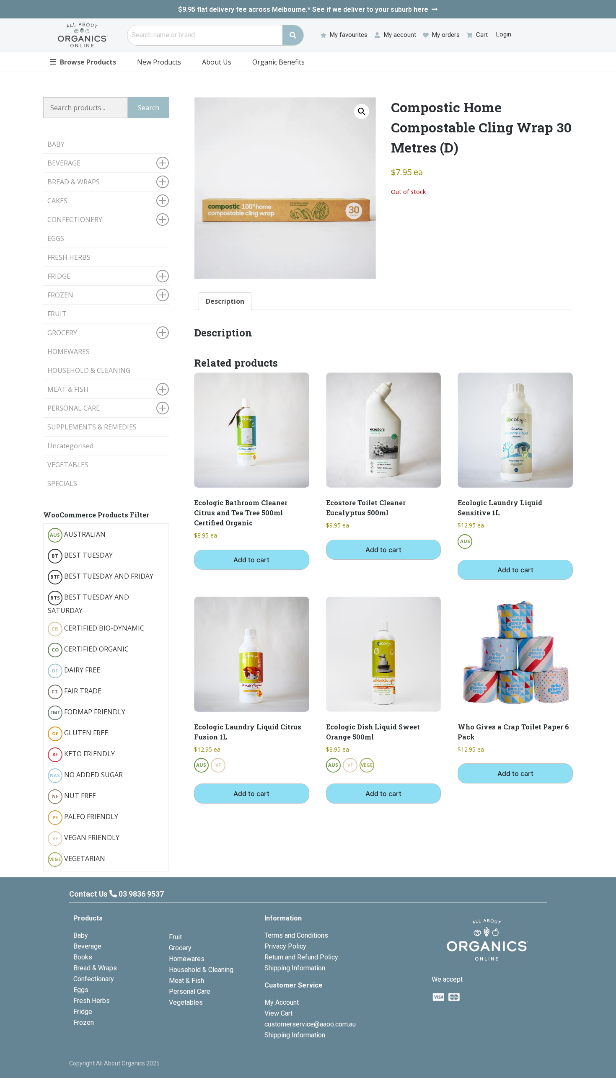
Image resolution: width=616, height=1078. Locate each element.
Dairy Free (76, 670)
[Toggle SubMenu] (162, 163)
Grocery (180, 948)
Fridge (82, 1012)
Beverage (87, 946)
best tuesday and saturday (88, 603)
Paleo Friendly (85, 816)
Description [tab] (225, 301)
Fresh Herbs (91, 1001)
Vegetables (186, 1002)
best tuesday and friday (101, 576)
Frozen (83, 1022)
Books (82, 957)
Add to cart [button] (251, 560)
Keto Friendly (83, 753)
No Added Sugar (86, 774)
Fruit (175, 937)
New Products (159, 62)
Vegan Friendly (85, 837)
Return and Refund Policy (301, 957)
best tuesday (82, 555)
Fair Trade (76, 690)
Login (503, 34)
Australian (78, 534)
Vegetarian (77, 858)
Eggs (80, 990)
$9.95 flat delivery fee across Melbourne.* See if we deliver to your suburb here (303, 9)
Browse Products (82, 62)
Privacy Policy (285, 946)
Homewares (186, 959)
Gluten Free (80, 732)
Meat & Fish (186, 981)
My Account (281, 1002)
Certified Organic (90, 649)
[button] (361, 111)
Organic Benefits (278, 62)
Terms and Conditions (296, 935)
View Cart (278, 1013)
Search (148, 107)
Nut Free (74, 795)
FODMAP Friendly (87, 711)
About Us (216, 62)
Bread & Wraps (95, 968)
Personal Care (189, 991)
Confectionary (93, 979)
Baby (80, 935)
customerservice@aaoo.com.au (310, 1024)
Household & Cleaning (201, 970)
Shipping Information (294, 968)
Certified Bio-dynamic (98, 628)
